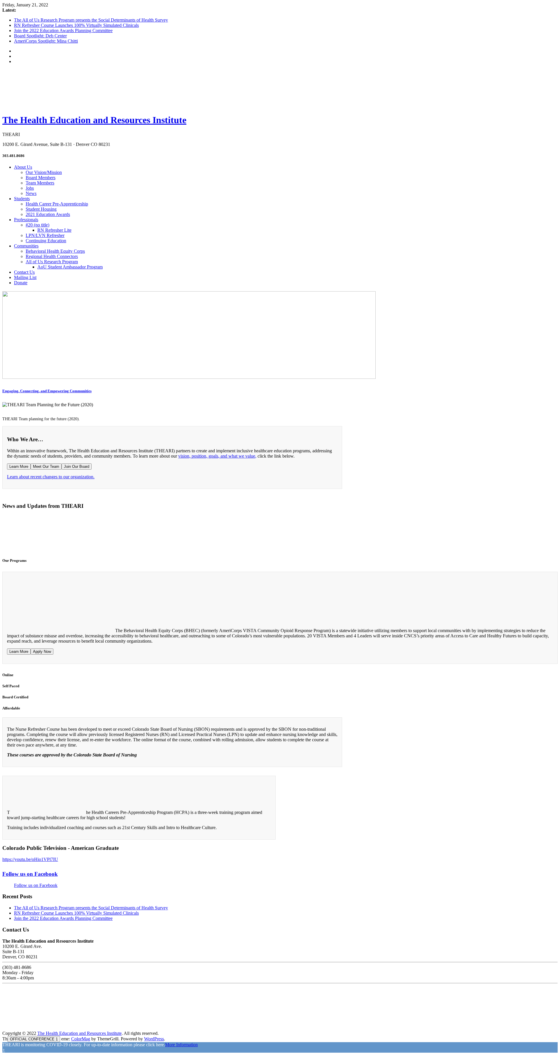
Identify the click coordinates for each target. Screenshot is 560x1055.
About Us (23, 167)
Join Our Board (76, 466)
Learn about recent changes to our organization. (50, 476)
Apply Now (42, 651)
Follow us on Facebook (30, 874)
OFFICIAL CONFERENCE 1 (34, 1039)
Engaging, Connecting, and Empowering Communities (47, 391)
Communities (26, 245)
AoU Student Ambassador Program (70, 266)
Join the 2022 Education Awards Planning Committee (63, 30)
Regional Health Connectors (52, 256)
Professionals (26, 219)
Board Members (40, 177)
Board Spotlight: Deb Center (40, 35)
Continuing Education (46, 240)
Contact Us (24, 272)
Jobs (30, 188)
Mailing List (25, 277)
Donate (20, 282)
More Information (181, 1044)
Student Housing (41, 209)
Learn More (18, 466)
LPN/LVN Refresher (45, 235)
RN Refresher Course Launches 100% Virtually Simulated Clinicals (76, 25)
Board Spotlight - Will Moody (38, 541)
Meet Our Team (46, 466)
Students (22, 198)
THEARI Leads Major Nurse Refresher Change (131, 541)
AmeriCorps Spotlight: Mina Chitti (46, 41)
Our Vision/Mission (44, 172)
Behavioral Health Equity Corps (55, 251)
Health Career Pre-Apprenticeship (57, 203)
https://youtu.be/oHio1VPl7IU (30, 859)
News (31, 193)
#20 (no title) (37, 224)
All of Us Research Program (52, 261)
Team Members (40, 182)
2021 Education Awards (48, 214)
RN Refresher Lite (54, 230)
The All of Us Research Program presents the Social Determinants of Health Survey (91, 20)
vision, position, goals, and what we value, (217, 456)
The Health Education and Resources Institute (94, 120)
